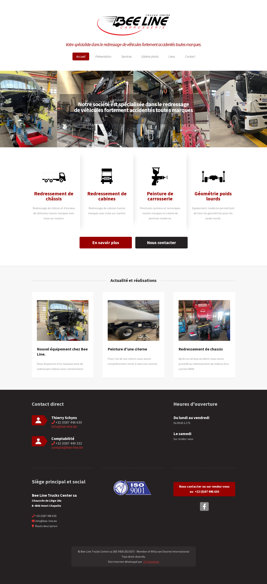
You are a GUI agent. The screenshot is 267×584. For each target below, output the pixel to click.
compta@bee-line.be (67, 447)
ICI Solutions (151, 561)
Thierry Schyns (64, 417)
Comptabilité (62, 438)
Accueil (80, 57)
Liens (172, 57)
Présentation (103, 57)
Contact (190, 57)
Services (126, 57)
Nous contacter (161, 242)
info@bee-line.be (64, 426)
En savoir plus (105, 242)
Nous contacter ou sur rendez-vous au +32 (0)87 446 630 (204, 489)
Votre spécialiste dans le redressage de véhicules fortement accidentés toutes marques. (133, 44)
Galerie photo (150, 57)
